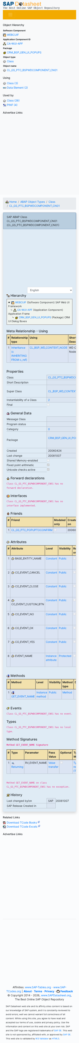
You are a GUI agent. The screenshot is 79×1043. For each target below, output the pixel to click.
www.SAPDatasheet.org (56, 995)
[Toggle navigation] (10, 14)
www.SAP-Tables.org (38, 987)
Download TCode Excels (22, 826)
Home (13, 201)
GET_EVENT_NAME (23, 696)
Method (67, 692)
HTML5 (55, 1038)
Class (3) (12, 83)
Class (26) (13, 100)
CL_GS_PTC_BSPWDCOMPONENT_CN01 (32, 70)
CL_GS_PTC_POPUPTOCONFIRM (31, 530)
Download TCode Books (22, 822)
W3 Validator (42, 1038)
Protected (65, 655)
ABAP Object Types (32, 201)
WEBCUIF (13, 34)
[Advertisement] (39, 155)
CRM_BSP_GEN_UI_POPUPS (24, 52)
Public (63, 558)
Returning (17, 766)
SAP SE (58, 1030)
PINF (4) (12, 104)
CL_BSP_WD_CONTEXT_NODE (48, 347)
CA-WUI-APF (15, 43)
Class (10, 61)
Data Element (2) (17, 87)
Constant (51, 558)
